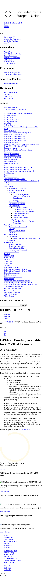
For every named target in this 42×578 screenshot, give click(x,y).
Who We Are (8, 52)
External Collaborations (12, 58)
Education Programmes (12, 72)
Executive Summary (11, 148)
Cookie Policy (9, 258)
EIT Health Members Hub (13, 23)
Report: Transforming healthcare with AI (26, 238)
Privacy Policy (9, 256)
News (6, 25)
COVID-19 (9, 322)
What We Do (8, 186)
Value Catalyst (9, 296)
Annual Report (9, 117)
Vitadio (6, 184)
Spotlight (7, 94)
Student (15, 200)
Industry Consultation (11, 154)
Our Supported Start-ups (12, 288)
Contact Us (12, 233)
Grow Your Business (20, 215)
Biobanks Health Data (16, 190)
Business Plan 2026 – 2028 (18, 227)
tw (5, 333)
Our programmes (14, 206)
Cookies (7, 254)
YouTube (7, 318)
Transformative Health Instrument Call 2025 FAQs (21, 181)
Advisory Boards (10, 115)
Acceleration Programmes (13, 74)
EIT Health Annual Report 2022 (15, 136)
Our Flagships (9, 173)
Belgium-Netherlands (11, 267)
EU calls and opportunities (13, 277)
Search (6, 175)
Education (12, 192)
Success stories (9, 279)
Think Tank (8, 60)
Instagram (7, 316)
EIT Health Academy (24, 209)
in (5, 335)
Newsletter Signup (10, 551)
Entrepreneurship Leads (21, 213)
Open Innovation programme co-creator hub (19, 171)
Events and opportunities (17, 246)
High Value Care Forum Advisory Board (18, 150)
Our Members (9, 290)
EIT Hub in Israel (10, 275)
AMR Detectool (9, 261)
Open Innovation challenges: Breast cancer (18, 167)
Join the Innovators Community (15, 109)
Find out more (5, 491)
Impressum (8, 152)
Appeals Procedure (10, 558)
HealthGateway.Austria (12, 273)
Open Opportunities (11, 83)
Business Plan (9, 61)
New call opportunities (16, 248)
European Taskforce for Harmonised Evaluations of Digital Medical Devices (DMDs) (21, 145)
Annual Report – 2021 (12, 119)
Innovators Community (12, 292)
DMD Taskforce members (13, 134)
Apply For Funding (11, 41)
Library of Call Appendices (13, 158)
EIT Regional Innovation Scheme (15, 269)
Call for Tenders (9, 125)
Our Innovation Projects (17, 204)
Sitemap (7, 259)
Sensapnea (8, 265)
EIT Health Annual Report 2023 (15, 138)
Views (6, 183)
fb (5, 331)
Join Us (6, 43)
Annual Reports (9, 63)
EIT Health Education (20, 208)
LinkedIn (7, 314)
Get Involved (8, 242)
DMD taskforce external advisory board (17, 133)
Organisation (17, 198)
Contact (2, 469)
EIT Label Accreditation (21, 194)
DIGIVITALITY (10, 131)
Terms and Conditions (11, 252)
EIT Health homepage (11, 142)
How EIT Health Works (12, 54)
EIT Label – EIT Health (25, 211)
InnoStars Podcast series (12, 156)
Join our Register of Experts (13, 286)
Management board (10, 161)
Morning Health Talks (11, 163)
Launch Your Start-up (20, 217)
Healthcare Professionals (21, 196)
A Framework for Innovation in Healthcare (18, 113)
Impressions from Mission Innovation (17, 281)
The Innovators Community (18, 250)
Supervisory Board (10, 177)
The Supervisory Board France (14, 179)
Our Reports (8, 98)
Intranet (6, 543)
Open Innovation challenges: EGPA (16, 169)
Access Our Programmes (12, 39)
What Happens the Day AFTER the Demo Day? (20, 284)
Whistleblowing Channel (12, 560)
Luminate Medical (10, 159)
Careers (6, 547)
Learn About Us (9, 37)
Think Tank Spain (10, 294)
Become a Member (10, 107)
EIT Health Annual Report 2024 (15, 140)
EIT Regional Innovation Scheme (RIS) (17, 271)
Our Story (12, 229)
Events (6, 27)
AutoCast (7, 123)
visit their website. (25, 429)
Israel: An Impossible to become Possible (18, 282)
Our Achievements (10, 56)
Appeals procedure (10, 121)
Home (2, 322)
